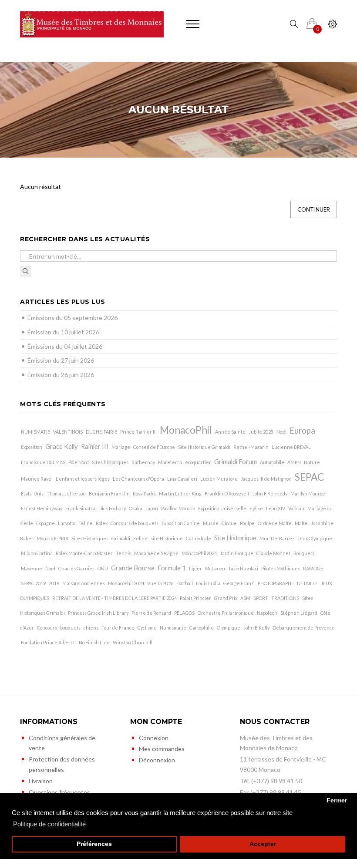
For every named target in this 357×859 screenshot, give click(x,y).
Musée (211, 523)
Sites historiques (110, 462)
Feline (140, 538)
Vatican (296, 508)
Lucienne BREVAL (291, 447)
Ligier (195, 568)
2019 (54, 583)
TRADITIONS (285, 598)
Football (184, 583)
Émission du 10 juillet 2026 (63, 332)
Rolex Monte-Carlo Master (84, 553)
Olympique (228, 627)
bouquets (70, 627)
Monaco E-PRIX (52, 538)
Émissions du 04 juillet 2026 (64, 346)
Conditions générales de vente (62, 743)
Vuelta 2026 (160, 583)
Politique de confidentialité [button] (49, 824)
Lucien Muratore (219, 479)
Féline (85, 523)
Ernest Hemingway (41, 508)
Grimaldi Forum (235, 461)
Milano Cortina (37, 553)
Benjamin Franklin (109, 493)
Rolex (102, 523)
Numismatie (173, 627)
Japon (151, 508)
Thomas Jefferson (66, 493)
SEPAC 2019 (33, 583)
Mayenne (31, 568)
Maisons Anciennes (83, 583)
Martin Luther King (180, 493)
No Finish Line (94, 642)
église (256, 508)
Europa (302, 430)
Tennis (123, 553)
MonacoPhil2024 (199, 553)
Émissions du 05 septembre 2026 (72, 317)
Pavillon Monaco (178, 508)
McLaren (215, 568)
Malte (301, 523)
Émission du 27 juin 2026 (60, 360)
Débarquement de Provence (304, 627)
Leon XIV (275, 508)
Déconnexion (157, 760)
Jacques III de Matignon (266, 479)
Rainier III (94, 446)
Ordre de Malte (275, 523)
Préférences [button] (94, 844)
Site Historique (235, 538)
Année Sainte (230, 432)
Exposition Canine (181, 523)
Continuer (313, 209)
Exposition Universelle (222, 508)
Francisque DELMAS (43, 462)
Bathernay (143, 462)
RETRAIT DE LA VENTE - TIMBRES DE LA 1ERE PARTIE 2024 (114, 598)
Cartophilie (201, 627)
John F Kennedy (270, 493)
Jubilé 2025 (261, 432)
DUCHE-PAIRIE (101, 432)
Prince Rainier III (138, 432)
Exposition (31, 447)
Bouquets (303, 553)
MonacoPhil (186, 430)
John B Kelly (256, 627)
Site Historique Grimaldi (204, 447)
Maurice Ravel (37, 479)
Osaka (135, 508)
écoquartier (198, 462)
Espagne (45, 523)
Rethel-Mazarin (251, 447)
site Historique (167, 538)
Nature (312, 462)
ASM (245, 598)
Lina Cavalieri (182, 479)
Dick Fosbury (112, 508)
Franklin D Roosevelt (227, 493)
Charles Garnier (76, 568)
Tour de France (118, 627)
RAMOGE (313, 568)
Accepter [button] (262, 844)
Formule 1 (172, 568)
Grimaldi (120, 538)
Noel (50, 568)
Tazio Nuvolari (243, 568)
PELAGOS (184, 613)
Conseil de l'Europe (154, 447)
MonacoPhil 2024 (126, 583)
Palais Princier (195, 598)
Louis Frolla (208, 583)
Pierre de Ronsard (151, 613)
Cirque (229, 523)
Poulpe (247, 523)
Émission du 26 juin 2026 (60, 374)
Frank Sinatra (80, 508)
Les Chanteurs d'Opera (138, 479)
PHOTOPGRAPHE (276, 583)
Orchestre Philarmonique (226, 613)
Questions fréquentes (59, 792)
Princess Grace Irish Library (98, 613)
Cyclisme (147, 627)
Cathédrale (198, 538)
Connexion (153, 737)
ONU (103, 568)
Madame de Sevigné (156, 553)
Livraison (41, 781)
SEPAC (309, 477)
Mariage (120, 447)
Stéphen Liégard (298, 613)
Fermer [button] (337, 800)
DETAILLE (307, 583)
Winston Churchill (132, 642)
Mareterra (170, 462)
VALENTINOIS (68, 432)
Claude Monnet (273, 553)
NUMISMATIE (35, 432)
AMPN (294, 462)
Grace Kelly (61, 446)
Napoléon (267, 613)
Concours (47, 627)
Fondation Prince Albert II (48, 642)
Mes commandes (162, 748)
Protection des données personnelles (62, 764)
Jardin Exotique (236, 553)
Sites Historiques (89, 538)
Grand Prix (225, 598)
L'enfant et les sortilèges (83, 479)
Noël (281, 432)
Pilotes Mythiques (280, 568)
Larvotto (66, 523)
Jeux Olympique (314, 538)
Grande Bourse (133, 568)
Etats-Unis (32, 493)
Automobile (272, 462)
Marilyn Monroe (307, 493)
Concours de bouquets (134, 523)
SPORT (260, 598)
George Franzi (239, 583)
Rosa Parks (144, 493)
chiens (91, 627)
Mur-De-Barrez (276, 538)
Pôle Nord (78, 462)
